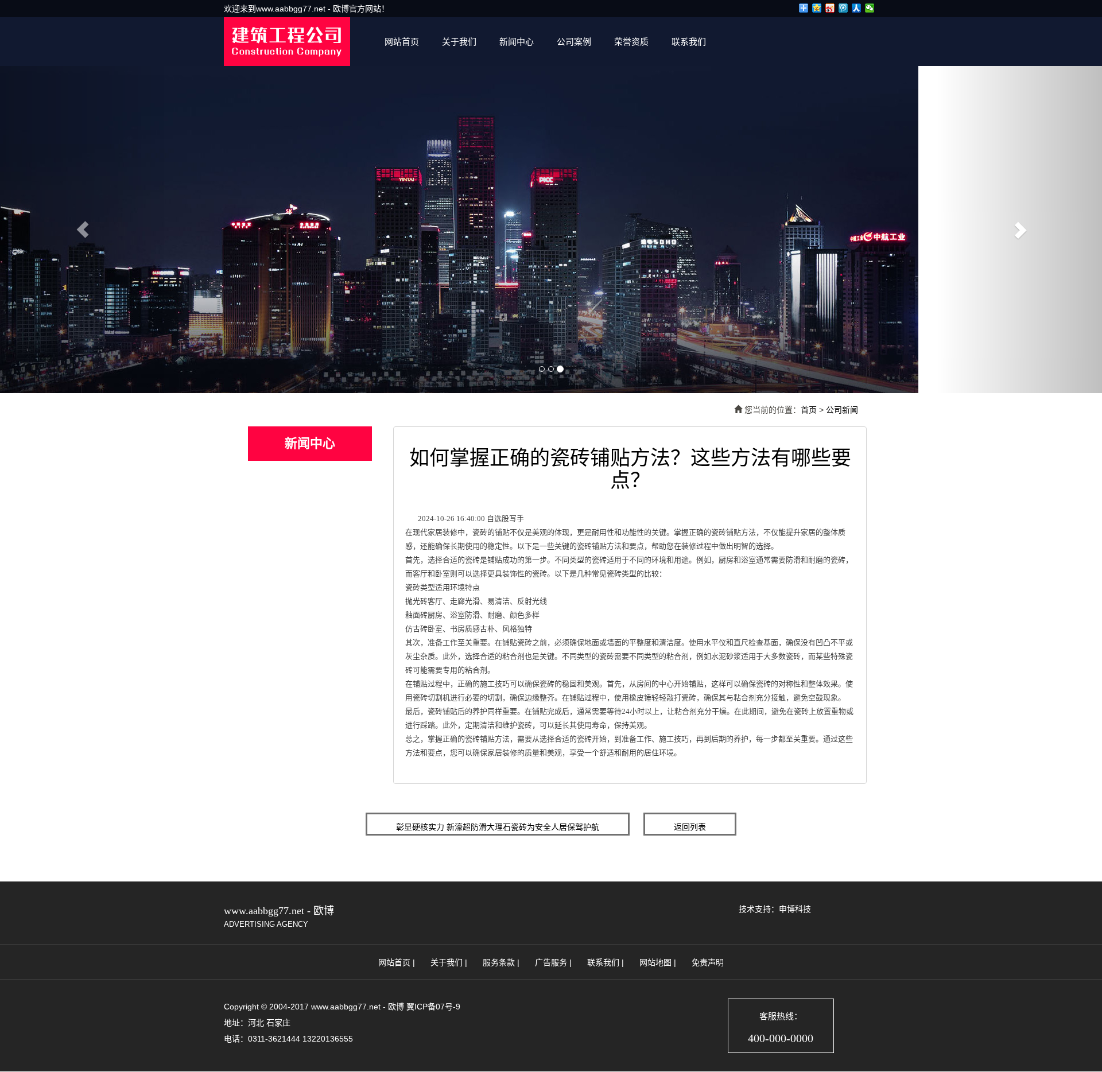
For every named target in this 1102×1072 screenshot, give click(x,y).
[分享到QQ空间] (817, 8)
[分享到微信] (870, 8)
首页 (809, 409)
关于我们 (459, 41)
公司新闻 (842, 409)
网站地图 (655, 962)
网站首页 (402, 41)
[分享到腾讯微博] (843, 8)
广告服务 (551, 962)
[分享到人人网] (857, 8)
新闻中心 (516, 41)
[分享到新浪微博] (830, 8)
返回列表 (690, 827)
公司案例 (574, 41)
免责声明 (708, 962)
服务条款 (499, 962)
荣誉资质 (631, 41)
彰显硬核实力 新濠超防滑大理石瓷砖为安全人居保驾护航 (497, 827)
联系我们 (689, 41)
